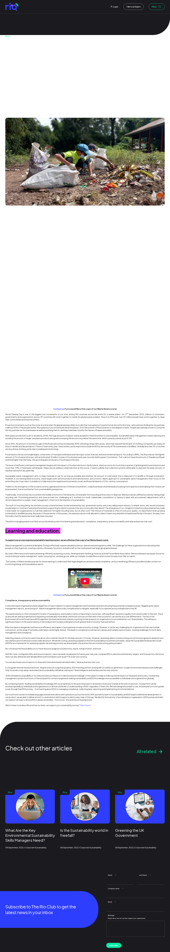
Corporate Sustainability (38, 88)
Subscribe (113, 945)
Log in (115, 6)
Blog (7, 36)
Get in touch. (85, 705)
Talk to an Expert (133, 6)
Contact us (58, 409)
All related (146, 751)
